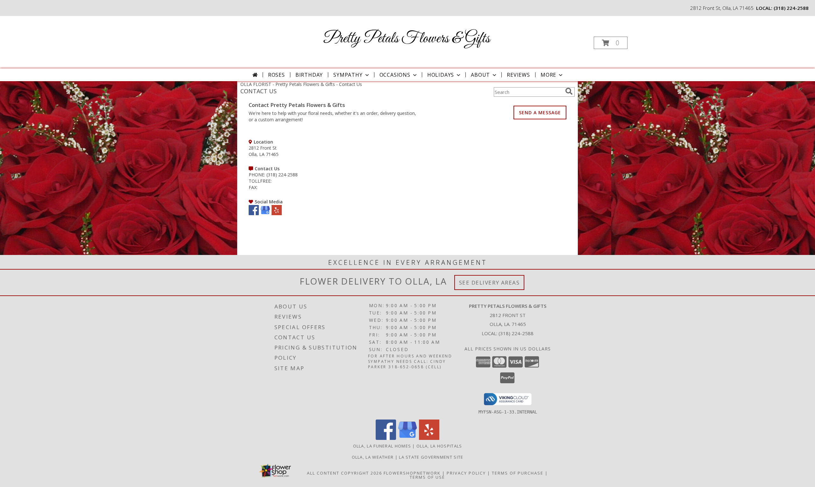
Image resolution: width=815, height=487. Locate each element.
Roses (276, 74)
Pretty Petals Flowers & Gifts (407, 39)
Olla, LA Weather (373, 457)
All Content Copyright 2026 (344, 473)
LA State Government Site (431, 457)
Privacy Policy (466, 473)
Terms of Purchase (517, 473)
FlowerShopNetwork (412, 473)
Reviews (518, 74)
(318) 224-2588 (791, 8)
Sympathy (347, 74)
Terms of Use (427, 477)
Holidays (440, 74)
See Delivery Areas (489, 282)
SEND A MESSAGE (540, 112)
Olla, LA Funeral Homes (382, 446)
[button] (610, 43)
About (480, 74)
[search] (568, 91)
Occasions (394, 74)
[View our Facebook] (254, 213)
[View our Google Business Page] (265, 213)
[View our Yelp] (277, 213)
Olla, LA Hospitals (439, 446)
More (548, 74)
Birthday (309, 74)
